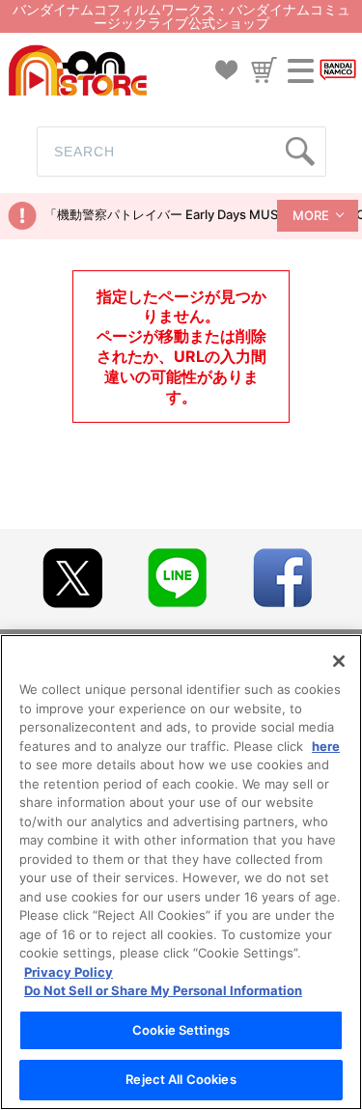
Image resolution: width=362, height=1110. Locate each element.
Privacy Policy (68, 972)
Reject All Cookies (180, 1079)
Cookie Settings (181, 1030)
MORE (310, 215)
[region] (181, 872)
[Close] (339, 661)
